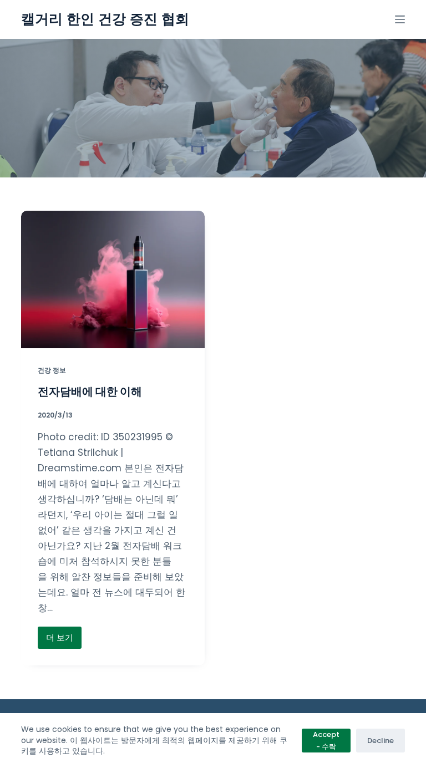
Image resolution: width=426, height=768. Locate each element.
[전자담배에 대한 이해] (113, 279)
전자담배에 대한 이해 (90, 391)
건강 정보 (52, 370)
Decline (380, 740)
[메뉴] (400, 19)
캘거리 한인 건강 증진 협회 (105, 19)
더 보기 (59, 640)
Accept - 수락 (326, 740)
